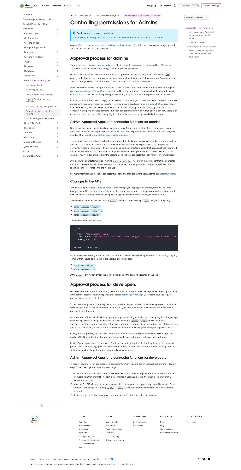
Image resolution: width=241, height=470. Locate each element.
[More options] (207, 17)
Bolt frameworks (85, 425)
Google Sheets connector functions (111, 135)
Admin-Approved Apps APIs (102, 187)
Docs (162, 422)
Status (33, 459)
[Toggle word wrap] (170, 228)
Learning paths (112, 422)
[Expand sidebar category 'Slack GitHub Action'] (58, 156)
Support (74, 459)
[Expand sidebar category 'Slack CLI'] (58, 151)
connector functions (165, 173)
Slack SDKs (83, 429)
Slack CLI (82, 422)
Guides (45, 5)
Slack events (138, 425)
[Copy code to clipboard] (175, 228)
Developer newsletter (169, 433)
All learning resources (115, 440)
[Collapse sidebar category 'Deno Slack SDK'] (58, 33)
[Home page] (71, 16)
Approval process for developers (201, 46)
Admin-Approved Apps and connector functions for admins (201, 35)
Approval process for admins (199, 28)
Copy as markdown (194, 17)
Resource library (112, 436)
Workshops (110, 425)
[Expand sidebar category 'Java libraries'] (58, 137)
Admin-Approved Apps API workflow (87, 91)
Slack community (140, 422)
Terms (48, 459)
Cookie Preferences (61, 459)
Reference (56, 5)
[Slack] (34, 422)
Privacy (41, 459)
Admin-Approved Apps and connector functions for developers (201, 53)
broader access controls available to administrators (108, 45)
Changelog (151, 5)
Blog (162, 425)
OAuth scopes (83, 94)
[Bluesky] (204, 459)
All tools (82, 447)
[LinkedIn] (198, 459)
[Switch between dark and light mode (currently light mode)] (175, 6)
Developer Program (90, 37)
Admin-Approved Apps (103, 65)
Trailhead (109, 433)
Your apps (191, 422)
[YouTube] (209, 459)
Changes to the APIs (198, 42)
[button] (41, 29)
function (152, 104)
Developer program (87, 436)
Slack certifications (114, 429)
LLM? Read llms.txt (86, 444)
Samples (68, 5)
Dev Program (165, 5)
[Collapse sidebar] (41, 404)
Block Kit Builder (85, 433)
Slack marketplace (167, 429)
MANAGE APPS (209, 6)
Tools (77, 5)
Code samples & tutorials (89, 440)
